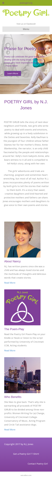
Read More (9, 282)
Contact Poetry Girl (38, 463)
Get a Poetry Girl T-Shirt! (26, 453)
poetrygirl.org (26, 3)
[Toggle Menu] (3, 3)
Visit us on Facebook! (26, 24)
